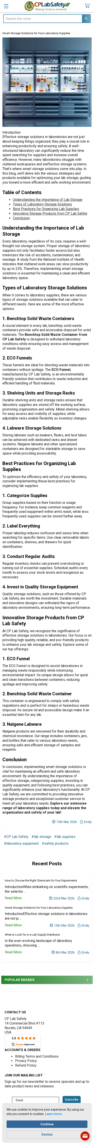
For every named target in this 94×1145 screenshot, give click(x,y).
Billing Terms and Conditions (37, 1056)
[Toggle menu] (6, 6)
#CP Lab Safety (16, 837)
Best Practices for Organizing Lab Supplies (46, 209)
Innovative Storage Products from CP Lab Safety (50, 213)
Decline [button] (47, 1134)
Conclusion (21, 218)
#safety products (55, 843)
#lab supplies (64, 837)
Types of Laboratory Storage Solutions (42, 204)
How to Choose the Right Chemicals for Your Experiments (41, 880)
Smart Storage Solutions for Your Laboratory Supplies (36, 33)
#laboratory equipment (21, 843)
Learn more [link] (53, 1114)
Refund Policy (26, 1065)
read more (13, 898)
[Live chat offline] (85, 1136)
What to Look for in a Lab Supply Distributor (32, 934)
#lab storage (41, 837)
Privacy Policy (26, 1061)
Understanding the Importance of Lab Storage (47, 200)
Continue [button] (47, 1124)
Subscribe (71, 1100)
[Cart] (88, 6)
